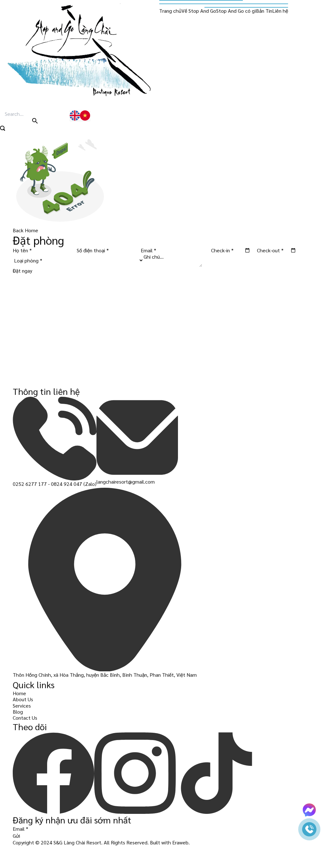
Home (19, 693)
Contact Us (25, 717)
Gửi (16, 836)
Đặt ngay (22, 271)
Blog (18, 711)
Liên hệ (280, 10)
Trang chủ (170, 10)
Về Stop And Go (198, 10)
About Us (23, 699)
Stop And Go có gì (236, 10)
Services (22, 705)
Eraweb (180, 842)
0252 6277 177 (30, 483)
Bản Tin (264, 10)
